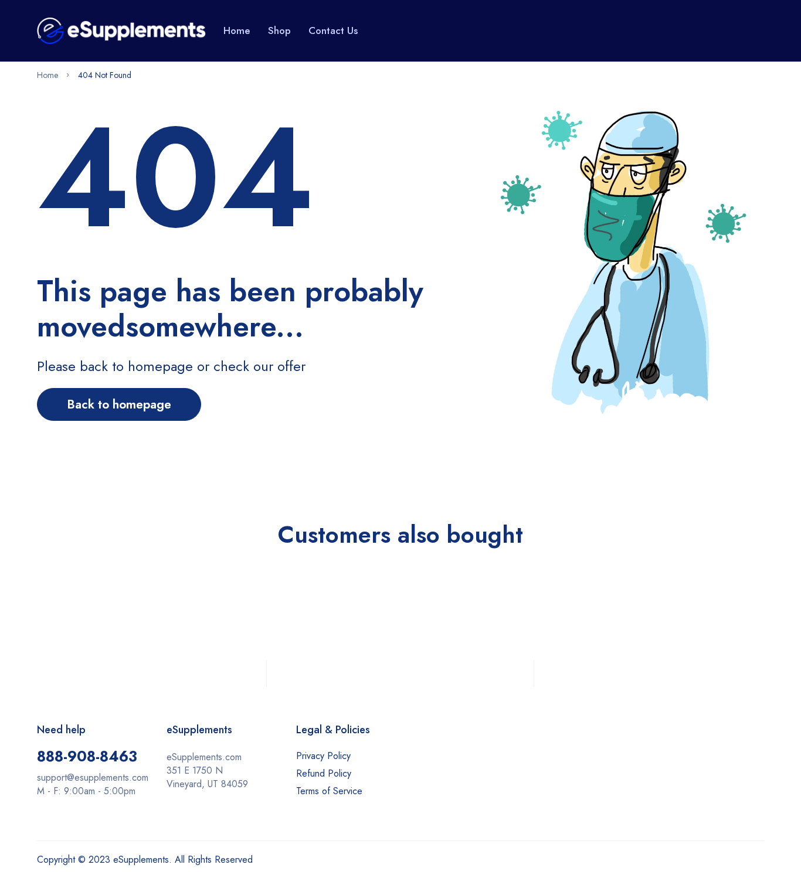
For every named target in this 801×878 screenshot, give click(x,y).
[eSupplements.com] (121, 30)
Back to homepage (119, 404)
